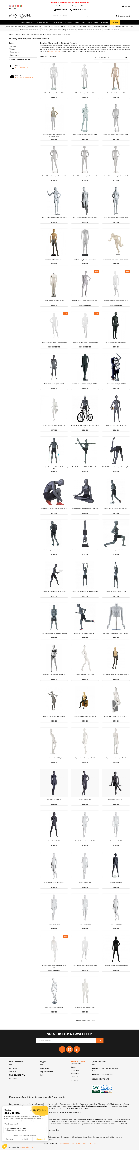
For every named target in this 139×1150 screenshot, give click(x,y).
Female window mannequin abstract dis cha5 (54, 342)
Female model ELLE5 (116, 924)
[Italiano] (21, 6)
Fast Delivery (13, 1068)
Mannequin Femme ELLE (54, 799)
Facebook (62, 1049)
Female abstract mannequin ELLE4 (85, 841)
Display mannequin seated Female (103, 26)
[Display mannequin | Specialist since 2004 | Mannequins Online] (20, 16)
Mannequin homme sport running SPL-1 (115, 508)
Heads (77, 22)
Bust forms (68, 22)
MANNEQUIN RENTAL (17, 1075)
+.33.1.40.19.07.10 (21, 68)
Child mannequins (56, 22)
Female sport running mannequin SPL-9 (85, 633)
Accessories (105, 22)
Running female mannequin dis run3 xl (54, 425)
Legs (83, 22)
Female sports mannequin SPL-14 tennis (54, 591)
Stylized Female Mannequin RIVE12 (85, 758)
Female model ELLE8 (85, 799)
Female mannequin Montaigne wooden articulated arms (54, 135)
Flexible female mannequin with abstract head (116, 259)
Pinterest (77, 1049)
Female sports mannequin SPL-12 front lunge (116, 550)
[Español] (18, 6)
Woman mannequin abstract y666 (84, 93)
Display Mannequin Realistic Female (59, 26)
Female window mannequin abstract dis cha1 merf (54, 966)
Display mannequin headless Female (81, 26)
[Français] (13, 6)
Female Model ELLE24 (116, 882)
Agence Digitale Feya (28, 1147)
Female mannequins (27, 22)
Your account (78, 1061)
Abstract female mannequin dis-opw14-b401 (85, 300)
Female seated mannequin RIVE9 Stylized (115, 716)
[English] (10, 6)
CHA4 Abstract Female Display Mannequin (85, 965)
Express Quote (62, 10)
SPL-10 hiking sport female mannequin (54, 550)
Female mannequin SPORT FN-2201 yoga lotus (85, 508)
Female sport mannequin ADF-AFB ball (116, 425)
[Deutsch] (15, 6)
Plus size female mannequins (111, 29)
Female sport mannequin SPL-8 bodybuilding (54, 633)
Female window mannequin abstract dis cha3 (85, 342)
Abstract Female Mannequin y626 (116, 93)
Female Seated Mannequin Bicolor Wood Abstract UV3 (85, 717)
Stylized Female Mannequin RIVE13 (116, 758)
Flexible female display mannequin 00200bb (85, 383)
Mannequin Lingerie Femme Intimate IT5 (54, 674)
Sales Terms (44, 1068)
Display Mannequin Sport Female (124, 26)
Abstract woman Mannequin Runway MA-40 (85, 134)
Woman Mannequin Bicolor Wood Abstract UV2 (116, 674)
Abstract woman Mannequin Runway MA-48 (85, 217)
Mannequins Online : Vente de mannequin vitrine (78, 1143)
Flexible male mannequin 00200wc (116, 383)
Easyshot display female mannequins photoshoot (85, 260)
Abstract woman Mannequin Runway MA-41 (115, 134)
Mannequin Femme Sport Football (54, 383)
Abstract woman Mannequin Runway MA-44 (85, 176)
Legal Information (46, 1072)
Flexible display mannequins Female (30, 29)
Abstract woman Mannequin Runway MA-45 (115, 176)
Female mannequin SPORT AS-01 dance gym (85, 467)
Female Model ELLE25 (54, 841)
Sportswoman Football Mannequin (85, 1007)
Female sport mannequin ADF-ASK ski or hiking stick (54, 467)
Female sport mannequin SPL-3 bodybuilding (85, 591)
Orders (73, 1067)
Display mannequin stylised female (38, 26)
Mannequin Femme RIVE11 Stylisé (84, 674)
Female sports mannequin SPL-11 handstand (85, 550)
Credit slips (75, 1070)
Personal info (76, 1064)
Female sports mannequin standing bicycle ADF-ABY (85, 426)
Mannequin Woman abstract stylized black (116, 965)
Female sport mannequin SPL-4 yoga (116, 591)
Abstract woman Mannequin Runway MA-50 (115, 217)
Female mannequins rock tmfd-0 (54, 259)
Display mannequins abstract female (16, 26)
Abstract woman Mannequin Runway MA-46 (54, 217)
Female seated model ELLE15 (116, 799)
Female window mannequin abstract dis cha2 (116, 300)
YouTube (69, 1049)
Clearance (115, 22)
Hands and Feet (93, 22)
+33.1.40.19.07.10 (79, 10)
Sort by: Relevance (102, 57)
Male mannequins (42, 22)
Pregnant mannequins (69, 29)
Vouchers (74, 1077)
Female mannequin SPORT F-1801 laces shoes (54, 508)
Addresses (75, 1074)
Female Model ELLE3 (85, 882)
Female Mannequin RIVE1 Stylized (54, 758)
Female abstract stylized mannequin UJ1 (54, 716)
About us (12, 1072)
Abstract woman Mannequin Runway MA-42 (54, 176)
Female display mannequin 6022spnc (115, 342)
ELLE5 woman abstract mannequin (54, 882)
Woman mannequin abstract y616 (54, 93)
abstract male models (54, 51)
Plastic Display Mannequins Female (52, 29)
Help (42, 1075)
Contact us (13, 8)
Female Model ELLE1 (54, 924)
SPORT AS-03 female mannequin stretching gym (116, 467)
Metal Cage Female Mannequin (54, 1007)
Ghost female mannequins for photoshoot (89, 29)
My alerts (74, 1080)
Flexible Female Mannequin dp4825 (54, 300)
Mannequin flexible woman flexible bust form (116, 633)
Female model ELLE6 (116, 841)
